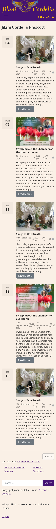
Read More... (26, 109)
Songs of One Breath (28, 67)
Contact (6, 493)
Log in (5, 516)
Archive (43, 490)
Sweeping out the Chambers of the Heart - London (34, 150)
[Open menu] (6, 17)
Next (47, 456)
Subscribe (50, 16)
